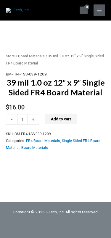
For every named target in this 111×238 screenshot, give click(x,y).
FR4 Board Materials (43, 141)
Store (10, 56)
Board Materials (31, 56)
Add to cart (61, 118)
